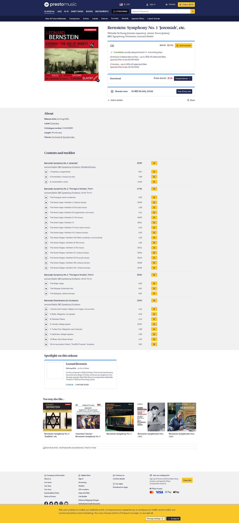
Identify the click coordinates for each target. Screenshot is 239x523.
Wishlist (172, 4)
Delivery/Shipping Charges (89, 500)
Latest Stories (153, 18)
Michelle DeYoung (88, 167)
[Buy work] (154, 163)
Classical (49, 11)
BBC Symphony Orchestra (69, 167)
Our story (47, 489)
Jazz (59, 11)
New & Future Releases (55, 18)
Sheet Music (77, 11)
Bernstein (48, 163)
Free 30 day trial (184, 91)
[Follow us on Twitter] (51, 503)
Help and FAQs (84, 493)
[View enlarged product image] (71, 54)
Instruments (102, 11)
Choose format (181, 78)
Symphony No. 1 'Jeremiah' (66, 163)
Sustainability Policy (51, 493)
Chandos (54, 123)
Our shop (47, 486)
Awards (125, 18)
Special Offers (138, 18)
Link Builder (83, 496)
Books (89, 11)
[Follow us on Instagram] (61, 503)
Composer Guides (82, 384)
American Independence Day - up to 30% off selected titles (138, 58)
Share (192, 100)
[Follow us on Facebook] (46, 503)
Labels (95, 18)
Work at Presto (50, 496)
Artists (86, 18)
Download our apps (120, 487)
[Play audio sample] (46, 172)
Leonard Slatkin (50, 167)
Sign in (152, 4)
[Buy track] (154, 172)
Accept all (175, 518)
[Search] (192, 11)
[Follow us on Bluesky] (56, 503)
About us (47, 479)
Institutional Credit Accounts (89, 504)
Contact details (119, 479)
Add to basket (185, 45)
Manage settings (154, 518)
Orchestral (57, 137)
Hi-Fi (66, 11)
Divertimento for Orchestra (66, 300)
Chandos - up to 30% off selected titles (128, 65)
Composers (74, 18)
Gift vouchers (84, 489)
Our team (48, 482)
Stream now (121, 91)
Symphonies (69, 137)
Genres (104, 18)
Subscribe (187, 480)
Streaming (121, 11)
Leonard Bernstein (76, 363)
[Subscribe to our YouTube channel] (66, 503)
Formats (114, 18)
